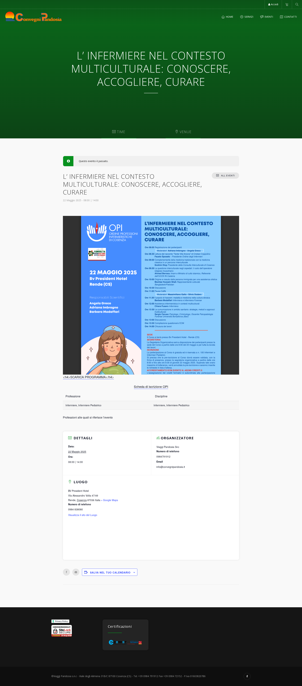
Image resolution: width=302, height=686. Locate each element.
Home (229, 16)
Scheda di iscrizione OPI (151, 386)
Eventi (268, 16)
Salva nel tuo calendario (110, 572)
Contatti (290, 16)
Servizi (248, 16)
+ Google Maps (109, 500)
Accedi (274, 4)
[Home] (33, 17)
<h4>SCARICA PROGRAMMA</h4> (88, 377)
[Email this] (75, 572)
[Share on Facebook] (66, 572)
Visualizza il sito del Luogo (82, 515)
